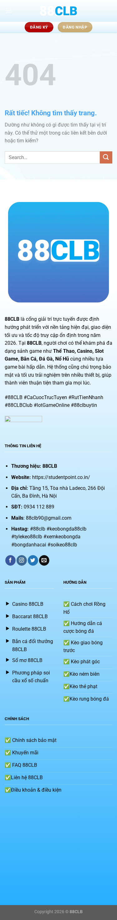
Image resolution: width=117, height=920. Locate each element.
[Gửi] (106, 157)
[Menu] (8, 10)
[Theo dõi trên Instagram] (22, 560)
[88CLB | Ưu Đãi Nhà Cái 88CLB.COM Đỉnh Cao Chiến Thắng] (58, 11)
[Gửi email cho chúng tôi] (44, 560)
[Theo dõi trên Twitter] (33, 560)
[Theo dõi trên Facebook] (10, 560)
